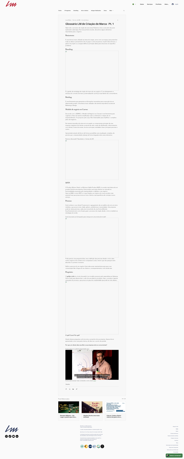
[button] (150, 4)
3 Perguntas (67, 10)
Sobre (177, 431)
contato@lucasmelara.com (88, 440)
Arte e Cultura (84, 10)
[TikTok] (10, 436)
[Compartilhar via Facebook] (66, 389)
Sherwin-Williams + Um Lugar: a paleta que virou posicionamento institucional (68, 416)
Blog (177, 442)
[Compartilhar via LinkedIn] (73, 389)
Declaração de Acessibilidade (172, 445)
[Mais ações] (118, 20)
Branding (76, 10)
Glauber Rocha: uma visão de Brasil (91, 416)
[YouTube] (13, 436)
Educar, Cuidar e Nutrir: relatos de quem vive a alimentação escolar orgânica (114, 416)
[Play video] (92, 365)
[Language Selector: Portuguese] (134, 4)
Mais (111, 10)
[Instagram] (6, 436)
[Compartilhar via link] (76, 389)
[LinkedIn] (17, 436)
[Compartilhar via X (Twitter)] (69, 389)
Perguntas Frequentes (173, 447)
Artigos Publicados (96, 10)
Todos (60, 10)
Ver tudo (124, 398)
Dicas (105, 10)
